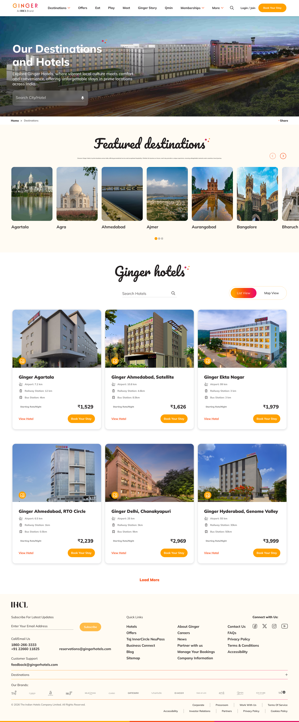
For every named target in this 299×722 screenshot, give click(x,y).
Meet (126, 8)
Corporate (198, 704)
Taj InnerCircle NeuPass (145, 639)
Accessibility (238, 652)
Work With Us (248, 704)
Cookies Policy (279, 711)
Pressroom (222, 704)
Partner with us (190, 645)
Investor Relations (199, 711)
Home (15, 120)
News (182, 639)
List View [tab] (243, 293)
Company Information (195, 658)
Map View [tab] (271, 293)
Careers (183, 633)
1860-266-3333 (23, 645)
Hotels (131, 626)
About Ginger (188, 626)
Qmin (169, 8)
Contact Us (237, 626)
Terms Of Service (277, 704)
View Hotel (26, 418)
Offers (82, 8)
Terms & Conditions (243, 645)
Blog (130, 652)
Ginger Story (147, 8)
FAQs (232, 633)
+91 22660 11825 (25, 649)
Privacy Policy (239, 639)
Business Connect (140, 645)
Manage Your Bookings (196, 652)
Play (111, 8)
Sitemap (133, 658)
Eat (97, 8)
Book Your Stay (81, 418)
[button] (149, 675)
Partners (227, 711)
